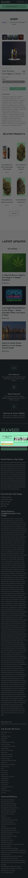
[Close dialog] (27, 432)
